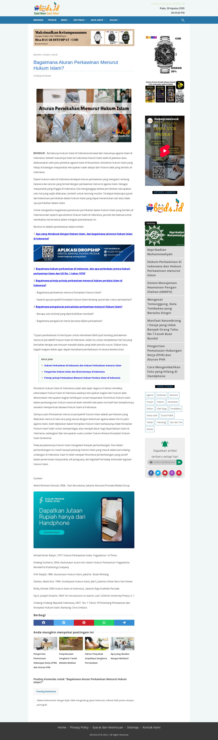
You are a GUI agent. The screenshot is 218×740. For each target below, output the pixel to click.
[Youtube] (165, 472)
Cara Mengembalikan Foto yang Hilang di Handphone (163, 371)
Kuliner (150, 408)
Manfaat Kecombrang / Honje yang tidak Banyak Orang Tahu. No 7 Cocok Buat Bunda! (164, 329)
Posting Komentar (42, 75)
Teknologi (161, 422)
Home (62, 727)
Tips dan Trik (176, 422)
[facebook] (44, 623)
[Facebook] (151, 472)
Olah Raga (162, 408)
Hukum (160, 401)
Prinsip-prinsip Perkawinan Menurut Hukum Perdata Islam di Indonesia (82, 377)
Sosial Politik (167, 415)
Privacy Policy (79, 727)
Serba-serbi (152, 415)
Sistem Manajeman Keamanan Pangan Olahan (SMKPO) (162, 287)
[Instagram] (172, 472)
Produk (52, 20)
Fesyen (150, 401)
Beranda (38, 20)
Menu (64, 20)
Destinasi (79, 20)
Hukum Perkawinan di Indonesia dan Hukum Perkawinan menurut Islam (82, 365)
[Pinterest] (179, 472)
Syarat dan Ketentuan (108, 727)
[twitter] (64, 623)
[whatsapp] (104, 623)
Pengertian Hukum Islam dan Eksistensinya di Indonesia (74, 371)
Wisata (150, 429)
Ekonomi (174, 395)
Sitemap (133, 727)
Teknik (150, 422)
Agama (150, 395)
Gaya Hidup (97, 20)
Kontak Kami (151, 727)
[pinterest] (84, 623)
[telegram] (124, 623)
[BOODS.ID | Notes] (49, 8)
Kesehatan (173, 401)
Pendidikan (175, 408)
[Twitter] (158, 472)
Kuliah (113, 20)
